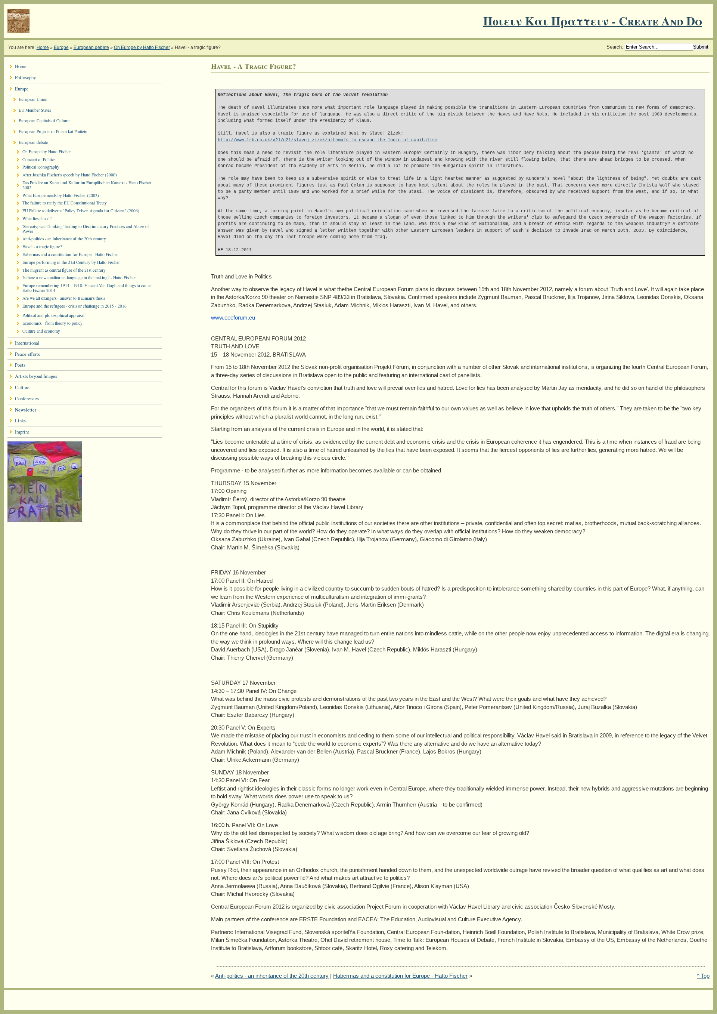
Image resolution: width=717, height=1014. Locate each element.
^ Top (703, 976)
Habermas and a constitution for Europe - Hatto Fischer (400, 976)
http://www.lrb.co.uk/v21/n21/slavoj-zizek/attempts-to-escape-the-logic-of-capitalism (327, 140)
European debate (91, 47)
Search (614, 47)
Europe (61, 47)
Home (43, 47)
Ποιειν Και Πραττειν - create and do (592, 21)
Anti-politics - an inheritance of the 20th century (272, 976)
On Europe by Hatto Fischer (142, 47)
